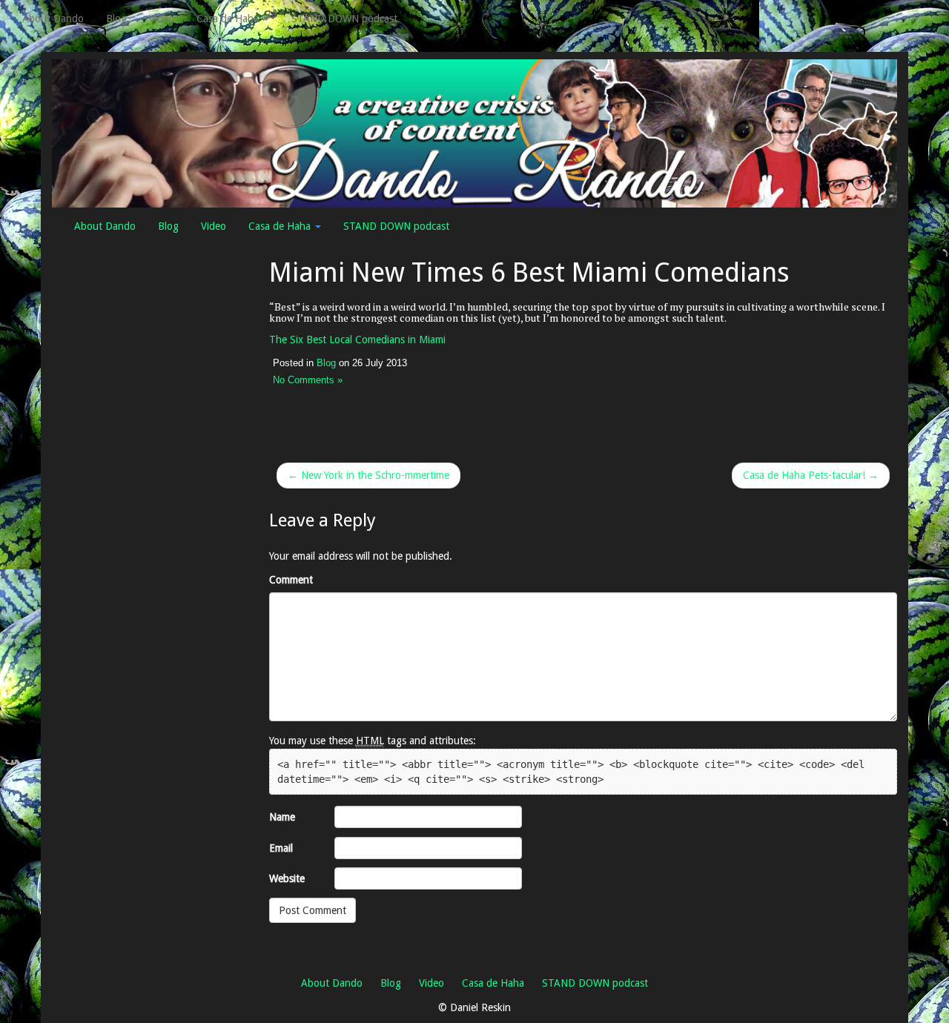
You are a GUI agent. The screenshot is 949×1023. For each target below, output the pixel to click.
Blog (116, 18)
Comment (291, 580)
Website (287, 878)
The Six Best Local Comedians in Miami (357, 339)
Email (281, 848)
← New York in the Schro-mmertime (368, 475)
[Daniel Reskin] (474, 133)
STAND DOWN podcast (344, 18)
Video (161, 18)
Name (282, 817)
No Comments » (308, 380)
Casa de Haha (229, 18)
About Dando (53, 18)
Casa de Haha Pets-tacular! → (811, 475)
